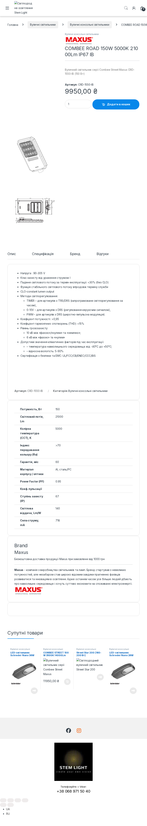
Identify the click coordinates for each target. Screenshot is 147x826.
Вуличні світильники (43, 24)
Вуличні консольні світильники (89, 24)
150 (58, 409)
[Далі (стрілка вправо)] (10, 805)
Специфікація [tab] (42, 254)
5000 (59, 428)
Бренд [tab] (75, 254)
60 (57, 462)
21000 (59, 416)
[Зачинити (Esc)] (25, 800)
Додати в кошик (118, 104)
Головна (12, 24)
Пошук (126, 8)
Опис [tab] (11, 254)
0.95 (58, 481)
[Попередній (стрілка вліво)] (3, 805)
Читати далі (33, 690)
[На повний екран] (10, 800)
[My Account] (134, 8)
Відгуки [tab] (102, 254)
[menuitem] (8, 809)
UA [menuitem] (8, 809)
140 (58, 508)
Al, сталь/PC (63, 469)
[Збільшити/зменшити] (3, 800)
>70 (58, 445)
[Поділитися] (18, 800)
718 (58, 520)
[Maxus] (79, 40)
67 (57, 496)
